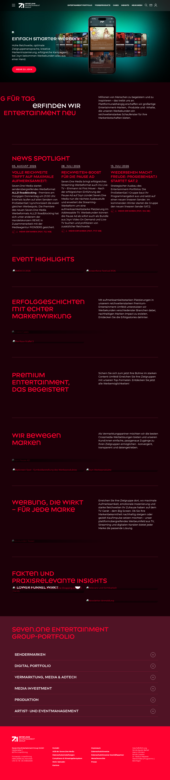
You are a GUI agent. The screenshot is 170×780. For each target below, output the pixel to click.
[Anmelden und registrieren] (155, 5)
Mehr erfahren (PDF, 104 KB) (134, 211)
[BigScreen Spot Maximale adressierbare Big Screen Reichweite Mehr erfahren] (48, 470)
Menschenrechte (98, 758)
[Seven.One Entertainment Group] (26, 739)
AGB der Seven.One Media (63, 751)
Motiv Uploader (58, 762)
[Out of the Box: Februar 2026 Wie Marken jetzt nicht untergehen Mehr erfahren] (122, 588)
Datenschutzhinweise (100, 751)
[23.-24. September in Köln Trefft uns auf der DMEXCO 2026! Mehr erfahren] (48, 271)
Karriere (55, 765)
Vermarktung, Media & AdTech (45, 677)
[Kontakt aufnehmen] (150, 5)
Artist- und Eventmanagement (47, 711)
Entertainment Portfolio (80, 5)
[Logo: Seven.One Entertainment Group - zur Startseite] (29, 5)
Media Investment (33, 688)
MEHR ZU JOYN (24, 69)
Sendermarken (30, 654)
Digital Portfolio (33, 666)
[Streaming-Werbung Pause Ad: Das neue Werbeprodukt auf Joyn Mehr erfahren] (85, 460)
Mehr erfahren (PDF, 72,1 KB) (35, 231)
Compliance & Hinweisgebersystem (67, 758)
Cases (116, 5)
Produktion (27, 700)
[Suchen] (146, 5)
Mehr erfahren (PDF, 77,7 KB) (85, 231)
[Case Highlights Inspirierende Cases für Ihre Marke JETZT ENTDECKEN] (85, 332)
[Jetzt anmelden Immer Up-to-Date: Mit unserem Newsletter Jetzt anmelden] (122, 600)
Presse (94, 762)
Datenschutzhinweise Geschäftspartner (107, 755)
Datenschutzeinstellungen (63, 755)
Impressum (96, 748)
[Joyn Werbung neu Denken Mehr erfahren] (122, 470)
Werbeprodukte (102, 5)
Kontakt (55, 748)
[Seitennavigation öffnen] (13, 5)
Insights (125, 5)
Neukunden (137, 5)
